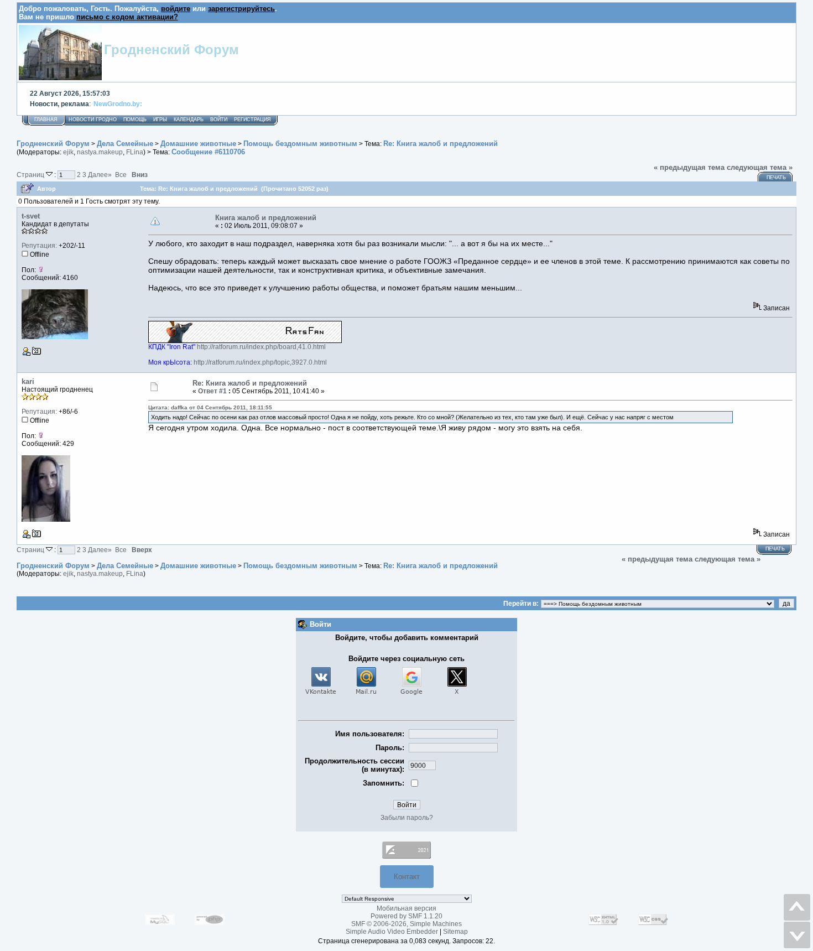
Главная (46, 119)
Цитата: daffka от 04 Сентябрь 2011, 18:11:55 (210, 407)
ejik (68, 152)
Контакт (407, 876)
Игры (160, 119)
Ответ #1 (212, 391)
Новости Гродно (93, 119)
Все (121, 174)
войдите (175, 8)
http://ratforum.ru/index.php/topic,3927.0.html (260, 362)
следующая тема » (760, 167)
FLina (134, 152)
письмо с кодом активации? (127, 17)
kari (28, 381)
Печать (776, 177)
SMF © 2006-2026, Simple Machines (406, 924)
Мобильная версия (406, 908)
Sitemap (455, 932)
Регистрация (252, 119)
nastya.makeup (100, 152)
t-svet (31, 216)
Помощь (135, 119)
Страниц (31, 174)
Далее (100, 174)
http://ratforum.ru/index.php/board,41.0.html (261, 347)
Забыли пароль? (407, 818)
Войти (218, 119)
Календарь (189, 119)
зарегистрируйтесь (241, 8)
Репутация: (39, 246)
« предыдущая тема (689, 167)
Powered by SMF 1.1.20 (406, 916)
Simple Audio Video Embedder (392, 932)
